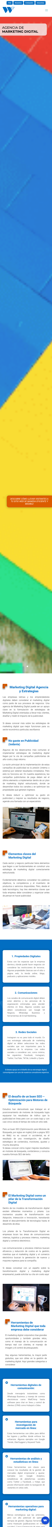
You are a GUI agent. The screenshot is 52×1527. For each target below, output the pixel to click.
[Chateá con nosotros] (45, 1520)
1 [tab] (28, 667)
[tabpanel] (26, 345)
